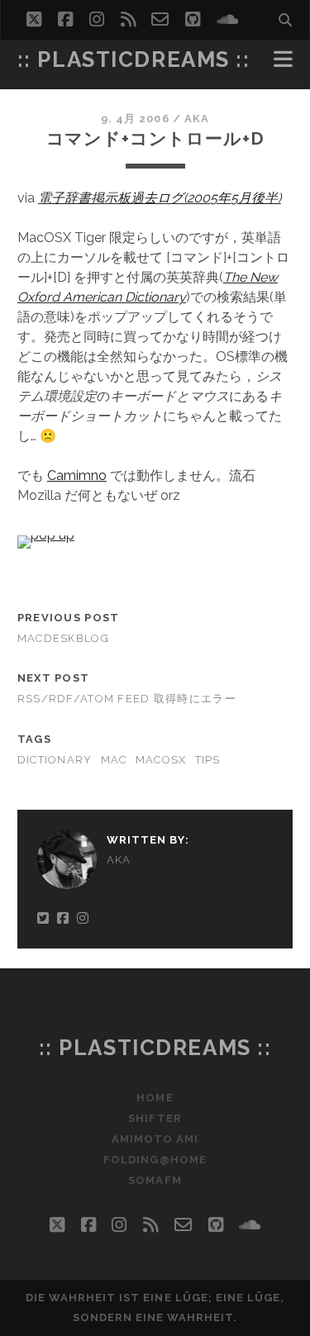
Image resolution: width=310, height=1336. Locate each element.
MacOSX (161, 760)
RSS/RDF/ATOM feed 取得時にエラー (126, 698)
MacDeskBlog (63, 638)
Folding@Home (155, 1159)
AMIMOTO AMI (155, 1139)
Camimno (77, 475)
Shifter (154, 1118)
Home (154, 1097)
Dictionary (55, 760)
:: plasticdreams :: (133, 59)
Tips (208, 760)
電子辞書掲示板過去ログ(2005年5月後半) (159, 198)
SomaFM (154, 1180)
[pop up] (45, 535)
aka (196, 118)
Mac (114, 760)
